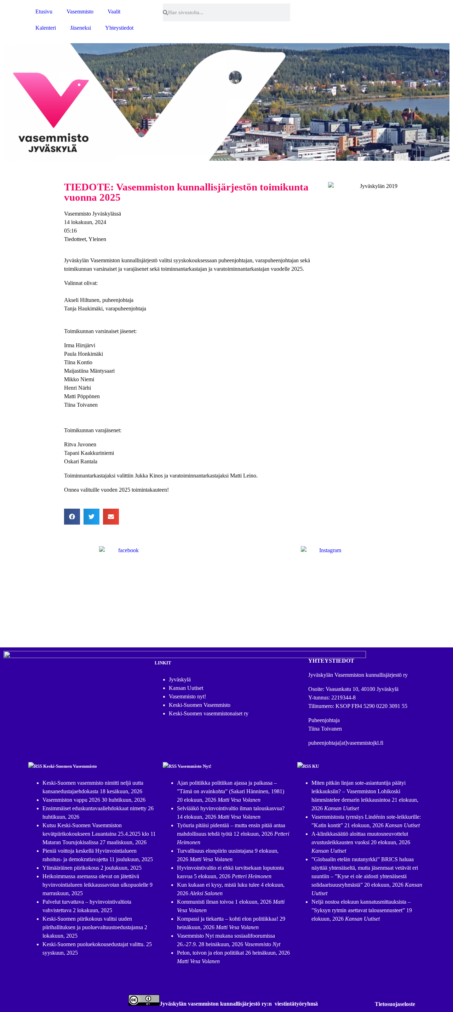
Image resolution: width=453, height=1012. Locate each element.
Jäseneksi (80, 28)
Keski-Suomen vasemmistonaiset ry (208, 713)
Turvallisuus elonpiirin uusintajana (215, 851)
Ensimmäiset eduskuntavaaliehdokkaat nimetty (94, 808)
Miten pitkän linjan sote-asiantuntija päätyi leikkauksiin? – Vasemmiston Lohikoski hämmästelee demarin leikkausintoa (358, 791)
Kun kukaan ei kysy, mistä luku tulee (218, 885)
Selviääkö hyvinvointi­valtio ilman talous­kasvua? (231, 808)
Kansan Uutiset (186, 688)
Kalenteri (45, 28)
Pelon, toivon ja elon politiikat (210, 953)
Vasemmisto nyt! (187, 696)
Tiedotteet (75, 239)
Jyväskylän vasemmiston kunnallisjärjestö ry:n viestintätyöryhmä (239, 1004)
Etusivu (43, 11)
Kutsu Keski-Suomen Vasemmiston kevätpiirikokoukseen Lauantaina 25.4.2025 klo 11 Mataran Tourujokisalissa (99, 833)
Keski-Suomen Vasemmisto (199, 705)
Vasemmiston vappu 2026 (71, 800)
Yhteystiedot (119, 28)
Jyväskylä (180, 679)
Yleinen (97, 239)
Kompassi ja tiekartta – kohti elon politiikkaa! (227, 919)
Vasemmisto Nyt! (194, 766)
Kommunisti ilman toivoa (205, 902)
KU (315, 766)
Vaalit (114, 11)
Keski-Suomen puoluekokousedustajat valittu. (93, 944)
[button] (72, 517)
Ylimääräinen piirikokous (70, 868)
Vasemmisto (80, 11)
